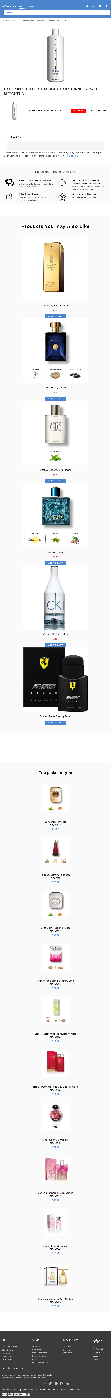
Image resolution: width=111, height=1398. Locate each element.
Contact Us (7, 1353)
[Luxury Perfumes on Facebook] (44, 1383)
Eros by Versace (55, 552)
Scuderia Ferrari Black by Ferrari (55, 716)
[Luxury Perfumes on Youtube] (66, 1383)
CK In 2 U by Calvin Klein (55, 634)
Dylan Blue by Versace (55, 388)
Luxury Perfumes (22, 1389)
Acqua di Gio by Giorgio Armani (55, 470)
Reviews (16, 137)
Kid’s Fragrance (39, 1356)
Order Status (98, 1352)
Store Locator (8, 1350)
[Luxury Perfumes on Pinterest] (55, 1383)
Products (14, 20)
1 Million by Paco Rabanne (55, 305)
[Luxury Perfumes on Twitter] (49, 1383)
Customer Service (9, 1346)
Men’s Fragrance (39, 1353)
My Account (98, 1349)
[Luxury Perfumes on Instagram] (60, 1383)
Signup (96, 1359)
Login (95, 1356)
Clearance (67, 1346)
